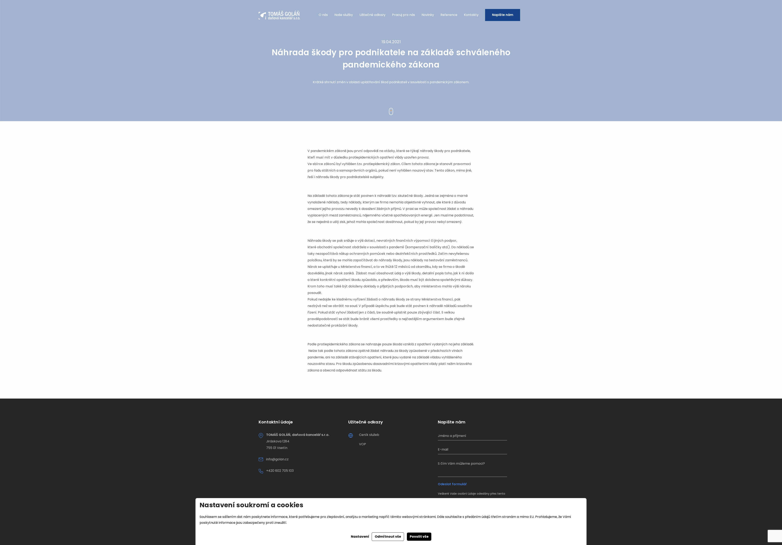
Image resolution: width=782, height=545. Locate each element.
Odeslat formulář (452, 484)
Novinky (428, 14)
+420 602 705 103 (280, 470)
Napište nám (502, 14)
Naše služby (343, 14)
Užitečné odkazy (372, 14)
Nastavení (360, 536)
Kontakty (471, 14)
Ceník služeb (369, 434)
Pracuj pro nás (403, 14)
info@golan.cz (277, 459)
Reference (448, 14)
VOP (362, 444)
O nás (323, 14)
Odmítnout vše (388, 536)
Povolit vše (419, 536)
